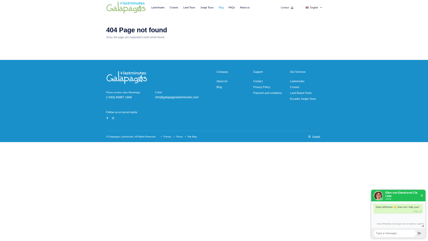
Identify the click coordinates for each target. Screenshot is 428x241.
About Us (222, 81)
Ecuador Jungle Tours (303, 98)
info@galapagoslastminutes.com (177, 97)
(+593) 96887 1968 (119, 97)
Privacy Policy (261, 87)
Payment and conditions (267, 93)
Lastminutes (297, 81)
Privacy (167, 136)
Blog (219, 87)
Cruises (294, 87)
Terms (179, 136)
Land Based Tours (301, 93)
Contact (257, 81)
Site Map (192, 136)
